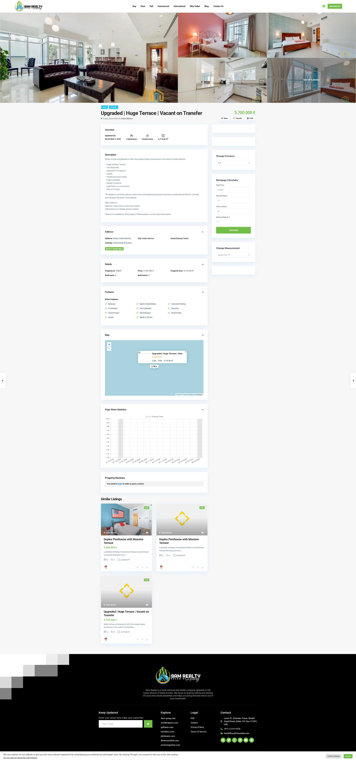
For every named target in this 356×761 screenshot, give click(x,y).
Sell (151, 6)
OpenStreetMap (189, 394)
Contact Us (218, 6)
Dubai (186, 238)
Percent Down (221, 196)
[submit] (148, 724)
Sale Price (220, 185)
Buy (134, 6)
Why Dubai (195, 6)
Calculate (233, 230)
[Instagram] (234, 740)
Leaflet (178, 394)
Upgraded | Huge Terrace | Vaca (167, 353)
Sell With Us (335, 6)
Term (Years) (221, 207)
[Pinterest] (251, 740)
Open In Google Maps (114, 249)
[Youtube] (245, 740)
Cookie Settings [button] (333, 756)
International (179, 6)
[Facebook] (223, 740)
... (126, 555)
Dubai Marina (127, 118)
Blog (206, 6)
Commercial (163, 6)
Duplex (113, 107)
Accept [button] (348, 756)
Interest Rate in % (223, 217)
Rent (143, 6)
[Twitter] (228, 740)
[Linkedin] (240, 740)
